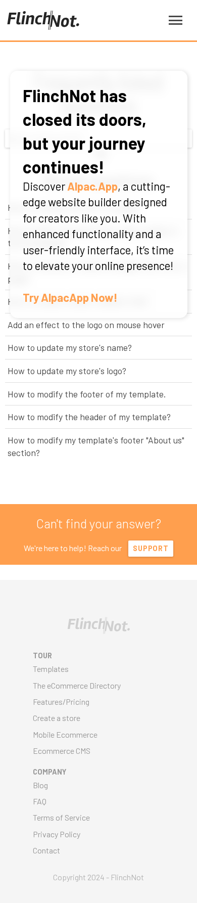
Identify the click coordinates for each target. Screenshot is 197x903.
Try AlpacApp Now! (70, 297)
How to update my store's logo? (67, 370)
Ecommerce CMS (61, 750)
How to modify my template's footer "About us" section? (96, 446)
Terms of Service (61, 817)
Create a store (56, 718)
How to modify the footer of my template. (87, 393)
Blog (40, 785)
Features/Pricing (61, 701)
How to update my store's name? (70, 347)
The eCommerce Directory (77, 685)
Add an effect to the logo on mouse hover (86, 324)
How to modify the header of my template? (89, 416)
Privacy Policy (56, 834)
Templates (51, 668)
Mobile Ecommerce (65, 734)
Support (150, 548)
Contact (46, 850)
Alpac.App (92, 186)
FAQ (39, 801)
